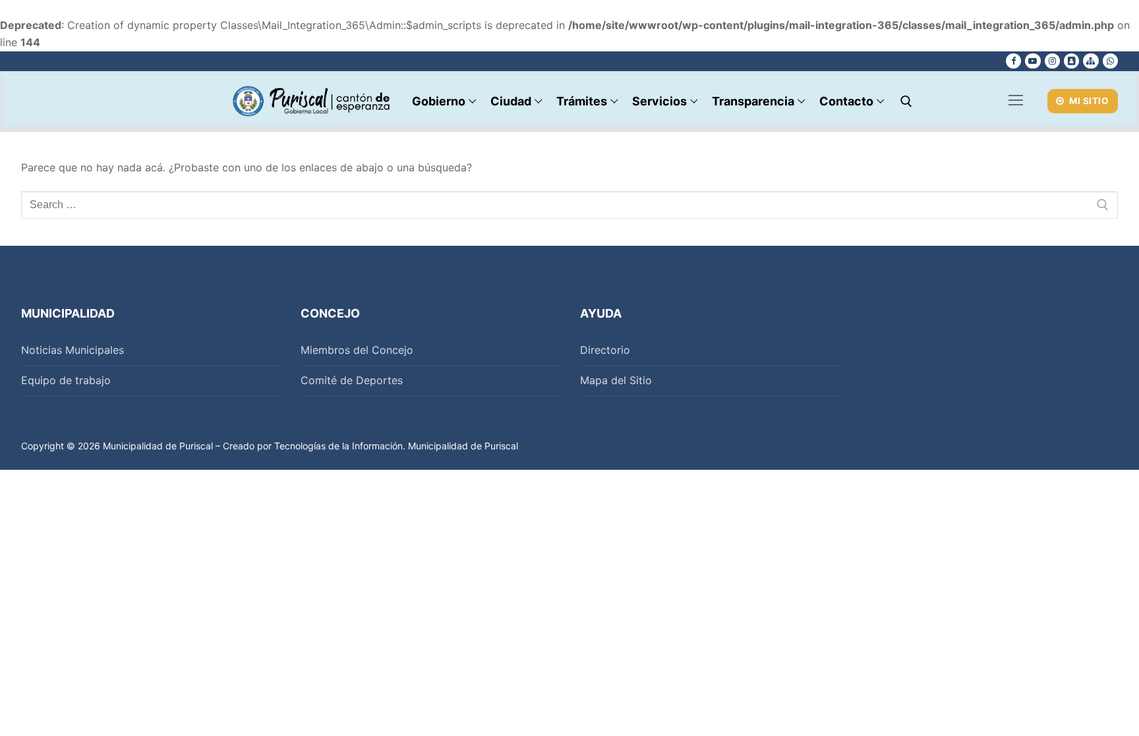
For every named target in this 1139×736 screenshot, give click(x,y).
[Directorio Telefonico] (1071, 61)
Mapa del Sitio (616, 380)
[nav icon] (1016, 101)
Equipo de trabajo (66, 380)
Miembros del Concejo (357, 349)
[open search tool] (906, 101)
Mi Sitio (1088, 101)
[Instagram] (1052, 61)
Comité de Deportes (352, 380)
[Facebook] (1013, 61)
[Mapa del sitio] (1090, 61)
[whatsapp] (1110, 61)
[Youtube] (1032, 61)
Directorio (605, 349)
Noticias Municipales (72, 349)
